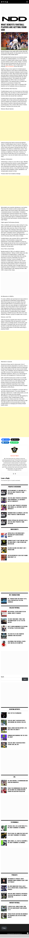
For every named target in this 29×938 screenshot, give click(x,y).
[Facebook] (15, 474)
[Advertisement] (14, 126)
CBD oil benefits (10, 66)
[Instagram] (13, 474)
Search (2, 677)
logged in (9, 480)
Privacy (4, 928)
